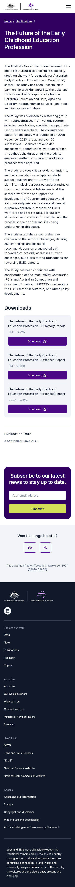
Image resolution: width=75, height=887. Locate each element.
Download (35, 341)
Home (8, 21)
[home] (21, 6)
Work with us (11, 701)
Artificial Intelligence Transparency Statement (31, 827)
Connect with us (14, 709)
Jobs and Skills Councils (18, 753)
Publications (24, 21)
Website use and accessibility (22, 819)
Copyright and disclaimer (19, 812)
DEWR (7, 745)
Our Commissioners (15, 693)
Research (9, 657)
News (7, 642)
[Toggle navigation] (68, 7)
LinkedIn (7, 611)
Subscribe (37, 509)
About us (9, 686)
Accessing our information (20, 796)
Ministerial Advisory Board (19, 716)
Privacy (8, 804)
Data (7, 634)
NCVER (8, 760)
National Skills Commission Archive (24, 775)
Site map (9, 724)
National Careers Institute (19, 768)
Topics (8, 665)
